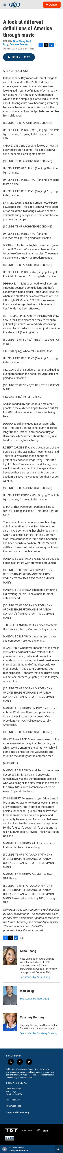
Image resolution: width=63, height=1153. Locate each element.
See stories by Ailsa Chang (35, 977)
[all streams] (59, 1149)
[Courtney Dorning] (10, 1022)
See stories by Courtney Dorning (38, 1033)
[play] (5, 1149)
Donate (53, 4)
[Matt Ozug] (10, 995)
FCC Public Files (13, 1106)
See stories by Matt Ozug (34, 998)
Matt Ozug (27, 991)
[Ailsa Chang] (10, 955)
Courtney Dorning (19, 44)
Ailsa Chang (19, 41)
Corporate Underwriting (17, 1112)
